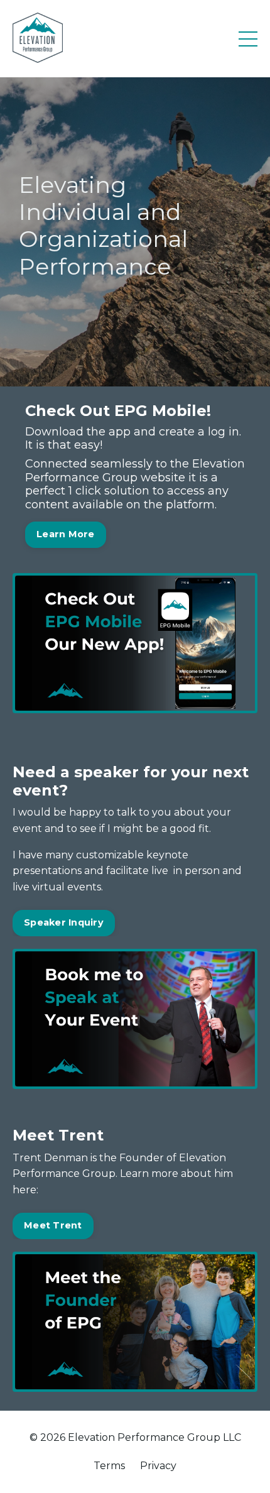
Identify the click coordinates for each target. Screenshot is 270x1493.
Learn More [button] (65, 534)
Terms (109, 1466)
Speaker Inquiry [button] (64, 922)
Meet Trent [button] (53, 1225)
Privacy (158, 1466)
